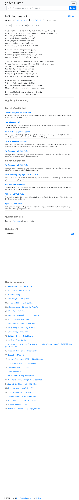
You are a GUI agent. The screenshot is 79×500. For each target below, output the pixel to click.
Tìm (73, 8)
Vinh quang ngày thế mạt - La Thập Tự (23, 307)
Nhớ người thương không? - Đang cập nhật (25, 380)
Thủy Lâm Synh (21, 20)
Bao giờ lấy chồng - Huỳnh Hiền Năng (23, 384)
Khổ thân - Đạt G (14, 371)
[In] (25, 25)
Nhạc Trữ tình (36, 20)
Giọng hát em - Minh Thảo (18, 319)
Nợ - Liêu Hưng (14, 295)
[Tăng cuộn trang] (16, 25)
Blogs (32, 498)
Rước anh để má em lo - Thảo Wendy (22, 351)
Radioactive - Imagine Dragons (20, 286)
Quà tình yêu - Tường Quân (18, 299)
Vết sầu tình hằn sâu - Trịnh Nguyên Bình (24, 409)
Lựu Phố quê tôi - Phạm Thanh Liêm (22, 396)
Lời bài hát (35, 25)
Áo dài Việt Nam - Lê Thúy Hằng (21, 303)
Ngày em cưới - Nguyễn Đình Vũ (20, 388)
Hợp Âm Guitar (22, 498)
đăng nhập (16, 221)
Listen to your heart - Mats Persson (22, 363)
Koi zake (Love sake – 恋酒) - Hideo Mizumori (25, 359)
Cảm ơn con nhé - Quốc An (18, 405)
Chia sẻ (71, 16)
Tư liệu (38, 498)
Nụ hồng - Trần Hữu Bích (17, 340)
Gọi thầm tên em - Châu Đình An (20, 336)
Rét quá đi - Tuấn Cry (16, 311)
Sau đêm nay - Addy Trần (18, 332)
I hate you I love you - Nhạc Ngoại (21, 392)
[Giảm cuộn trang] (19, 25)
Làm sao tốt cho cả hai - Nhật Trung (22, 400)
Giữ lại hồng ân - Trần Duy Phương (21, 328)
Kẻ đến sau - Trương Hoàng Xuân (21, 376)
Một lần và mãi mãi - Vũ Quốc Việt (21, 324)
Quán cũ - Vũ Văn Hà (16, 355)
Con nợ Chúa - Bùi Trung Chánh (20, 290)
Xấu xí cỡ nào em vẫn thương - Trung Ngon (25, 315)
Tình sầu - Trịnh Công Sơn (18, 367)
